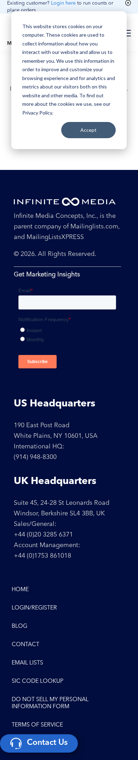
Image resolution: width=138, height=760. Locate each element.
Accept (88, 130)
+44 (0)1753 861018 (42, 556)
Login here (63, 3)
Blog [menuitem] (19, 626)
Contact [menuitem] (25, 645)
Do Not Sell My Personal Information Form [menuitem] (50, 703)
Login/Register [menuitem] (34, 608)
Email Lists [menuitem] (27, 663)
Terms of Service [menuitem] (37, 725)
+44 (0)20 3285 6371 (43, 535)
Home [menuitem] (20, 590)
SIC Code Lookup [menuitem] (37, 681)
